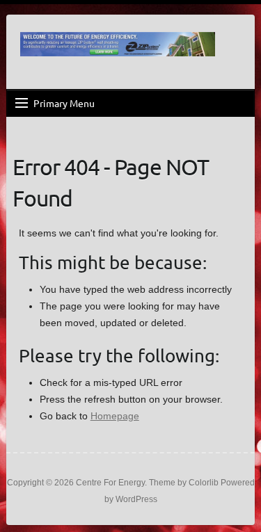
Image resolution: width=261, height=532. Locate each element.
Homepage (114, 415)
